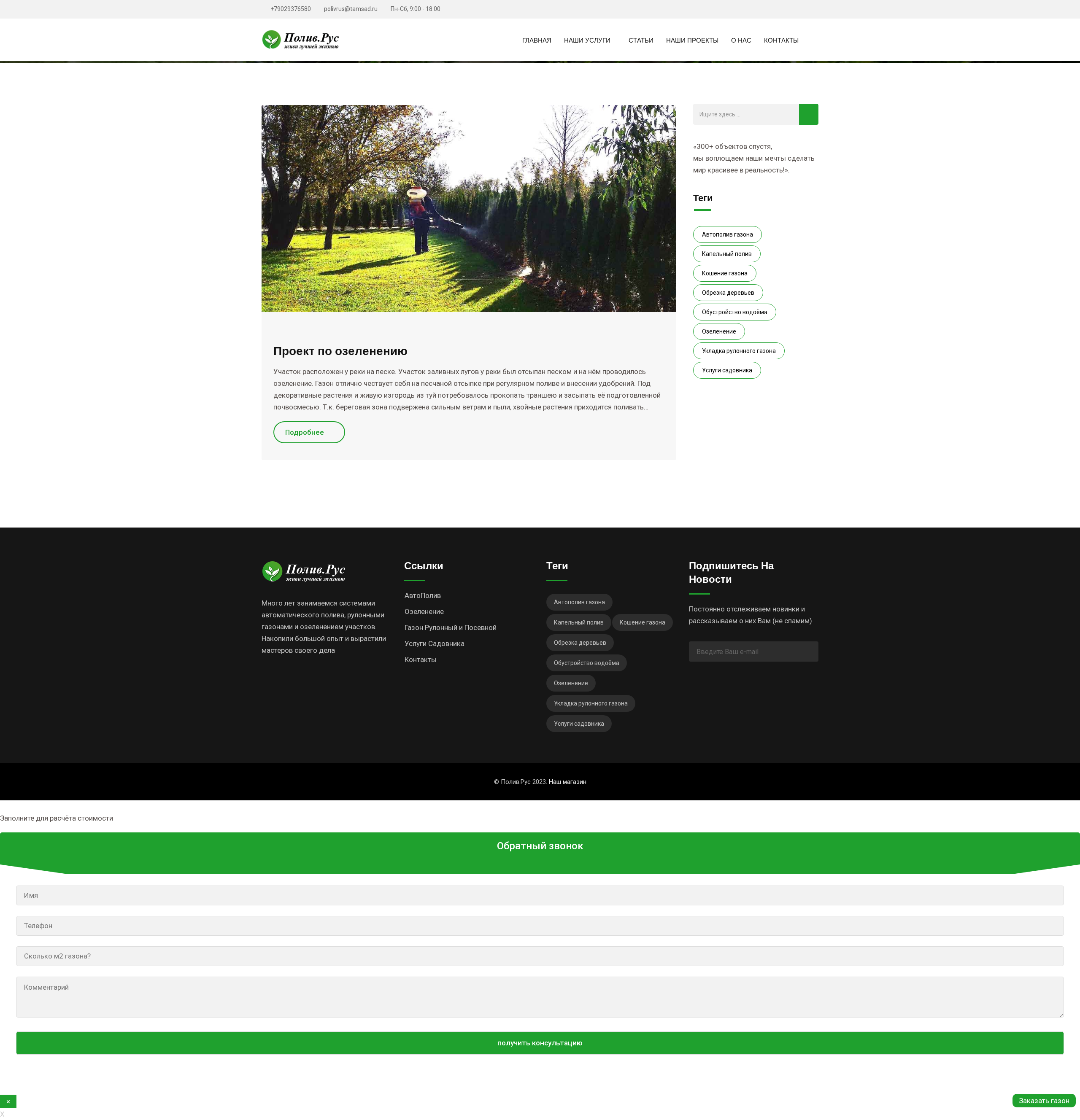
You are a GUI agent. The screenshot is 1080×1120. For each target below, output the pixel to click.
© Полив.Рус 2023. (540, 782)
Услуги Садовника (434, 643)
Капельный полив (727, 253)
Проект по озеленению (340, 351)
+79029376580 (290, 8)
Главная (536, 40)
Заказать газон (1044, 1100)
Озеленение (719, 331)
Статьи (641, 40)
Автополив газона (727, 234)
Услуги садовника (727, 370)
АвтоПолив (423, 595)
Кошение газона (725, 273)
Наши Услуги (587, 40)
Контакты (781, 40)
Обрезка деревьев (728, 292)
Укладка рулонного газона (739, 350)
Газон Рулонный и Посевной (451, 627)
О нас (741, 40)
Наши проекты (692, 40)
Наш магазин (567, 782)
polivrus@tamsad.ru (351, 8)
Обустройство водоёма (734, 312)
